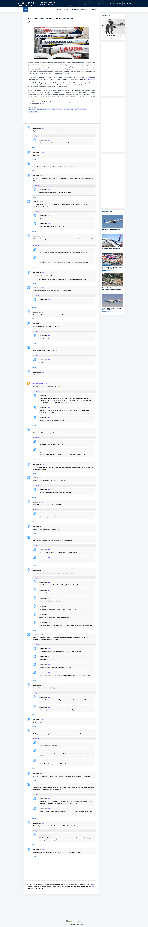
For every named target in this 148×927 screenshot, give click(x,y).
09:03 (43, 152)
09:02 (43, 128)
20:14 (49, 664)
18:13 (49, 707)
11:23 (49, 590)
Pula (76, 109)
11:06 (49, 417)
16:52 (43, 719)
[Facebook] (110, 3)
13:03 (49, 598)
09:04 (43, 164)
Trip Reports (75, 9)
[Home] (25, 9)
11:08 (43, 570)
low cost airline (68, 109)
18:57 (49, 258)
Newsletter (84, 9)
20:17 (49, 751)
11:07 (49, 549)
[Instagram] (117, 3)
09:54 (49, 359)
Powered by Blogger (75, 921)
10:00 (43, 430)
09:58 (45, 383)
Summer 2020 (83, 109)
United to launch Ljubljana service (111, 229)
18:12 (49, 514)
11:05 (43, 538)
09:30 (43, 272)
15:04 (49, 606)
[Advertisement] (112, 69)
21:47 (49, 622)
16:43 (49, 223)
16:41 (43, 634)
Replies (37, 136)
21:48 (49, 808)
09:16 (43, 201)
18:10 (49, 140)
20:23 (49, 557)
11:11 (49, 582)
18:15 (43, 773)
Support (93, 9)
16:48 (49, 648)
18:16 (43, 785)
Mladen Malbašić (38, 383)
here (70, 101)
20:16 (43, 823)
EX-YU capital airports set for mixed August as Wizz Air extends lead (111, 268)
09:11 (43, 175)
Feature (60, 109)
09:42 (43, 323)
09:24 (43, 236)
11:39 (49, 450)
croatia (54, 109)
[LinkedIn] (120, 3)
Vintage (65, 9)
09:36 (49, 215)
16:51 (49, 656)
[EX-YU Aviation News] (25, 3)
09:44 (49, 299)
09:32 (43, 287)
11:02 (43, 477)
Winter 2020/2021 (33, 111)
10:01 (49, 395)
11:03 (43, 502)
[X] (114, 3)
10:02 (49, 442)
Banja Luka (32, 109)
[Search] (125, 3)
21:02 (49, 614)
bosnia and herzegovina (43, 109)
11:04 (49, 407)
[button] (29, 22)
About (59, 9)
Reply (34, 148)
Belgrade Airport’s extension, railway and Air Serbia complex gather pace (111, 288)
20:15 (49, 743)
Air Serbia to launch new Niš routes (111, 248)
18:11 (49, 250)
